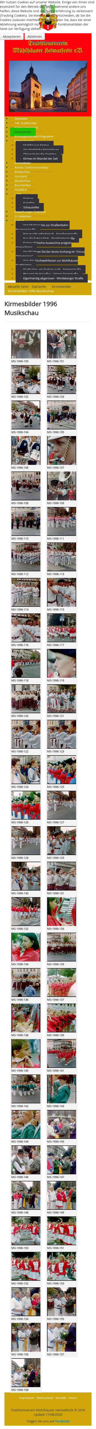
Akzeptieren (12, 36)
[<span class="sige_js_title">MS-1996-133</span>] (61, 911)
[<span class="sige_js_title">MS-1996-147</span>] (61, 1160)
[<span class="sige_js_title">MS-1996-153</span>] (61, 1266)
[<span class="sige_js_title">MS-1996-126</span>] (25, 805)
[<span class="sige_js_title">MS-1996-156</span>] (25, 1337)
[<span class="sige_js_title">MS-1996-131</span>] (61, 876)
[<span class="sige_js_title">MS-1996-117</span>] (61, 628)
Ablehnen (34, 36)
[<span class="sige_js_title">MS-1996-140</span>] (25, 1053)
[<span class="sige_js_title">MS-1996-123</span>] (61, 734)
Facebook (62, 1421)
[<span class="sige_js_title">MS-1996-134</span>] (25, 947)
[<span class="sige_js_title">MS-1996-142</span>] (25, 1089)
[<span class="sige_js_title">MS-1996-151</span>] (61, 1231)
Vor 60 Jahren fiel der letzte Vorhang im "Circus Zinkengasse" (50, 254)
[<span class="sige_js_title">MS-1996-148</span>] (25, 1195)
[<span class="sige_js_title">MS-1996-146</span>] (25, 1160)
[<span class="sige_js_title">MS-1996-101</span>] (61, 344)
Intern (73, 1398)
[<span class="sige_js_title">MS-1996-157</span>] (61, 1337)
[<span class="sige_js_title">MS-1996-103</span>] (61, 379)
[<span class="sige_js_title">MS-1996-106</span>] (25, 450)
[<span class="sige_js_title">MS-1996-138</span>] (25, 1018)
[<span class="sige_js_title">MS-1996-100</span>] (25, 344)
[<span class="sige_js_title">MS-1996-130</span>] (25, 876)
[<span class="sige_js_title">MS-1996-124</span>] (25, 769)
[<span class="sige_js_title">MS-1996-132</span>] (25, 911)
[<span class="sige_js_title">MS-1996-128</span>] (25, 840)
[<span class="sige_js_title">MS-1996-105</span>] (61, 415)
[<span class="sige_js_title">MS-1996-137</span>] (61, 982)
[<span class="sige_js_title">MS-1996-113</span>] (61, 557)
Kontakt (61, 1398)
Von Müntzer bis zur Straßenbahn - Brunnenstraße (43, 227)
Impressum (26, 1398)
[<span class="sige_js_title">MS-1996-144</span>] (25, 1124)
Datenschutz (45, 1398)
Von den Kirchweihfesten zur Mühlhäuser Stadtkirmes (47, 263)
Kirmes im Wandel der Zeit (40, 159)
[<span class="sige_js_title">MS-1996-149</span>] (61, 1195)
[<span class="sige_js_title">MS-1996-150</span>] (25, 1231)
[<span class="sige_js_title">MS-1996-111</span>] (61, 521)
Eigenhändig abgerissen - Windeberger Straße (53, 278)
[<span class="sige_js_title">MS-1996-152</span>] (25, 1266)
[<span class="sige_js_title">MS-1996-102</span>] (25, 379)
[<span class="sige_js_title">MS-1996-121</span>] (61, 699)
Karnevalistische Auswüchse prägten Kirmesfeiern (43, 245)
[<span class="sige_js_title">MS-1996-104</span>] (25, 415)
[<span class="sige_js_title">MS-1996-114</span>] (25, 592)
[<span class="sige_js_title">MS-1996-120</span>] (25, 699)
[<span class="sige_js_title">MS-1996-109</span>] (61, 486)
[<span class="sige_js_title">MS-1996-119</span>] (61, 663)
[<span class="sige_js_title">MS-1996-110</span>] (25, 521)
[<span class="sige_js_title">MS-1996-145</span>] (61, 1124)
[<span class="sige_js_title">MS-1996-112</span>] (25, 557)
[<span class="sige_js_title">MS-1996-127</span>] (61, 805)
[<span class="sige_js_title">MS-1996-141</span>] (61, 1053)
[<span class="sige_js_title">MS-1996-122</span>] (25, 734)
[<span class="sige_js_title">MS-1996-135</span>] (61, 947)
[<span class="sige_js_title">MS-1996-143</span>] (61, 1089)
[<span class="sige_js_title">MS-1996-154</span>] (25, 1302)
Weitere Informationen (48, 42)
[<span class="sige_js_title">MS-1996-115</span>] (61, 592)
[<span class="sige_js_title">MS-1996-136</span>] (25, 982)
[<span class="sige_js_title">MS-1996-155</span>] (61, 1302)
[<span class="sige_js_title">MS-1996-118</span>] (25, 663)
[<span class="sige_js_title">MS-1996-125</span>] (61, 769)
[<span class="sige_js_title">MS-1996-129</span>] (61, 840)
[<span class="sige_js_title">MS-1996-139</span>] (61, 1018)
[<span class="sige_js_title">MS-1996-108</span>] (25, 486)
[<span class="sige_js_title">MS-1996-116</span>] (25, 628)
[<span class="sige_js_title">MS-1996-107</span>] (61, 450)
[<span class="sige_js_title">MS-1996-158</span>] (25, 1372)
